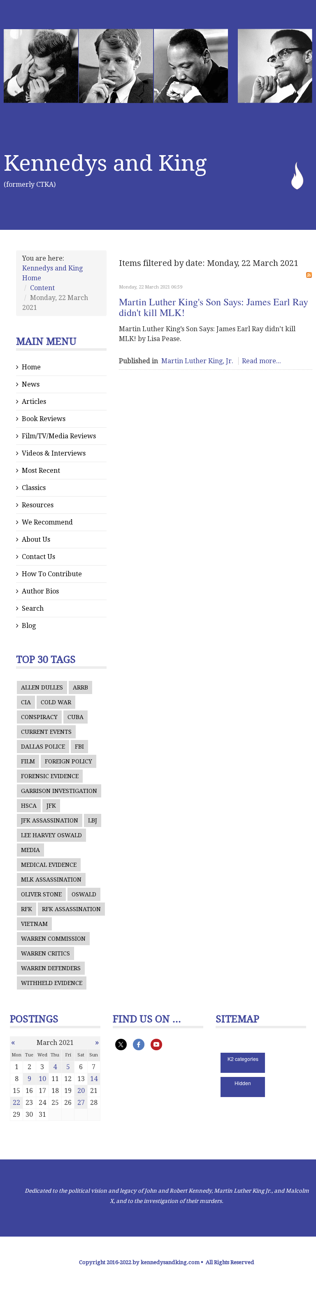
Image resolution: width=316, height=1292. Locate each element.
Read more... (261, 361)
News (31, 384)
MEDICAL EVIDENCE (49, 864)
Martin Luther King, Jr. (197, 361)
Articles (34, 401)
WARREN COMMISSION (53, 938)
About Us (36, 539)
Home (31, 367)
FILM (28, 761)
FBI (79, 746)
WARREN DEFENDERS (51, 968)
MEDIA (30, 850)
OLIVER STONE (41, 894)
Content (42, 288)
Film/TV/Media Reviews (59, 436)
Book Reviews (43, 419)
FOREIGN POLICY (68, 761)
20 (81, 1091)
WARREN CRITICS (45, 953)
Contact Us (38, 557)
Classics (34, 488)
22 (16, 1102)
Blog (29, 626)
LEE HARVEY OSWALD (51, 835)
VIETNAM (34, 924)
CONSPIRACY (39, 717)
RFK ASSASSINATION (71, 909)
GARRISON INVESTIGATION (59, 791)
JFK (51, 805)
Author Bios (40, 591)
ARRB (80, 687)
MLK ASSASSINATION (51, 879)
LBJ (92, 820)
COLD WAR (56, 702)
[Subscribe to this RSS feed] (309, 275)
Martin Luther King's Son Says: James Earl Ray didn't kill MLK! (213, 307)
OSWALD (84, 894)
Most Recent (41, 470)
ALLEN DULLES (42, 687)
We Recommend (47, 522)
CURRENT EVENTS (46, 731)
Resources (37, 505)
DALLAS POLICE (43, 746)
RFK (26, 909)
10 (42, 1079)
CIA (26, 702)
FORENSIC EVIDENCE (50, 776)
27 (81, 1102)
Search (33, 608)
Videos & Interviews (54, 453)
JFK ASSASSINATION (49, 820)
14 (94, 1079)
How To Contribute (52, 574)
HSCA (29, 805)
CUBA (75, 717)
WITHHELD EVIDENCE (51, 983)
